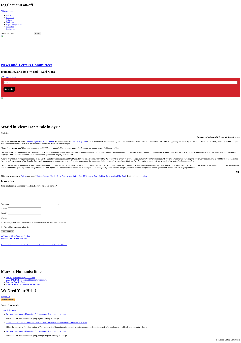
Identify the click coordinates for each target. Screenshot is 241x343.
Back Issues (10, 22)
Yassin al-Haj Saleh (79, 141)
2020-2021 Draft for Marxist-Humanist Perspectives (26, 280)
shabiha (102, 176)
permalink (143, 176)
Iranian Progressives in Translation (40, 141)
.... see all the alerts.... (9, 310)
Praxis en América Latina (16, 282)
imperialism (73, 176)
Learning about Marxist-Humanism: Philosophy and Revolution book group (36, 314)
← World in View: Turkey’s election (15, 236)
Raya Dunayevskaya (14, 24)
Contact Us (10, 29)
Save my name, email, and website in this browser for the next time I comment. (35, 223)
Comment (5, 204)
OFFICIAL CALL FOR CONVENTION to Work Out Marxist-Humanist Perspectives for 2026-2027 (46, 323)
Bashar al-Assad (43, 176)
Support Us (5, 297)
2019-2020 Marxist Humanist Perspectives (23, 284)
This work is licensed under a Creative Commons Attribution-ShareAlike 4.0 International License (34, 245)
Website (4, 218)
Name (4, 209)
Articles (9, 20)
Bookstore (10, 27)
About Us (10, 18)
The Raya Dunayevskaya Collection (20, 278)
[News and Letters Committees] (8, 77)
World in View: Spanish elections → (15, 238)
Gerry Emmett (62, 176)
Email (4, 213)
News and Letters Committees (26, 65)
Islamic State (93, 176)
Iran (80, 176)
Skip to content (7, 11)
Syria (108, 176)
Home (8, 15)
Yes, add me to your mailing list (16, 227)
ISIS (85, 176)
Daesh (52, 176)
